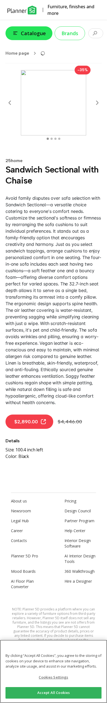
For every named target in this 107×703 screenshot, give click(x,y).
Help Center (74, 530)
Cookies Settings (53, 677)
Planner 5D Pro (24, 555)
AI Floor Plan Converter (22, 584)
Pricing (70, 501)
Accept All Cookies (53, 692)
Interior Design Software (77, 543)
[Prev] (9, 102)
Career (17, 530)
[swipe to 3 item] (59, 139)
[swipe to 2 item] (55, 139)
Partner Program (79, 520)
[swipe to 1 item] (51, 139)
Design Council (77, 510)
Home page (17, 53)
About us (19, 501)
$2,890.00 (26, 422)
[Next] (97, 102)
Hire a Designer (78, 581)
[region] (53, 671)
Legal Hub (20, 520)
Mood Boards (23, 571)
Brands (69, 33)
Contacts (19, 540)
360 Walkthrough (79, 571)
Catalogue (33, 33)
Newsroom (21, 510)
